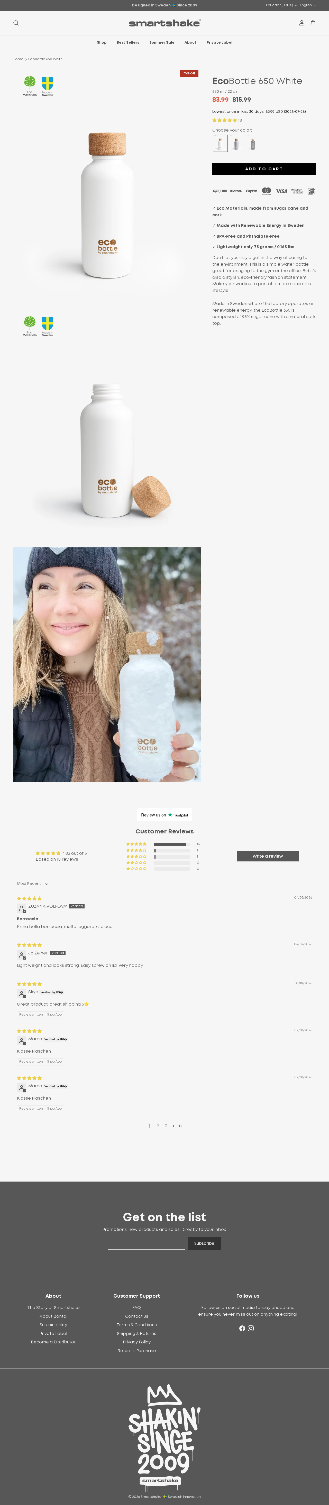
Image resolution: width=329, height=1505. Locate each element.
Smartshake (151, 1497)
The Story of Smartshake (53, 1308)
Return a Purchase (136, 1351)
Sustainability (53, 1325)
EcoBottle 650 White (45, 59)
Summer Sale (162, 42)
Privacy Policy (137, 1342)
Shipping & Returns (136, 1334)
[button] (225, 120)
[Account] (301, 23)
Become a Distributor (53, 1342)
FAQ (136, 1308)
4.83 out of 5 (74, 853)
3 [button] (166, 1126)
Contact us (136, 1316)
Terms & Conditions (136, 1325)
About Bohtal (53, 1316)
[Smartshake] (164, 23)
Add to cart (264, 169)
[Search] (16, 23)
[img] (29, 899)
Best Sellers (128, 42)
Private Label (219, 42)
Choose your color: (232, 130)
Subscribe (204, 1243)
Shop (102, 42)
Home (18, 59)
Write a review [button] (268, 856)
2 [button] (158, 1126)
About (191, 42)
